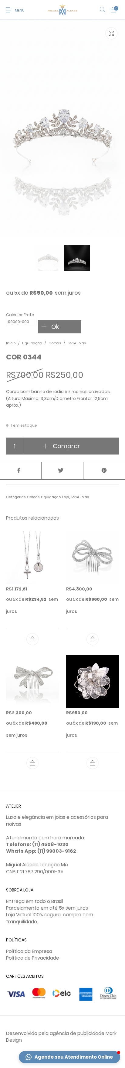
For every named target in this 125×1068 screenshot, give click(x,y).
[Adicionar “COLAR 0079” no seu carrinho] (32, 639)
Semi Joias (77, 343)
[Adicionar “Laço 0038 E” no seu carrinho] (32, 763)
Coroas (55, 343)
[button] (69, 1057)
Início (10, 343)
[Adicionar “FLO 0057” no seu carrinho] (92, 763)
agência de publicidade (77, 1033)
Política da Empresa (29, 951)
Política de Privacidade (32, 957)
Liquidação (32, 343)
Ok (55, 326)
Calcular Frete (20, 315)
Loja (65, 496)
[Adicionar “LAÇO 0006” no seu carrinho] (92, 639)
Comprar (66, 446)
